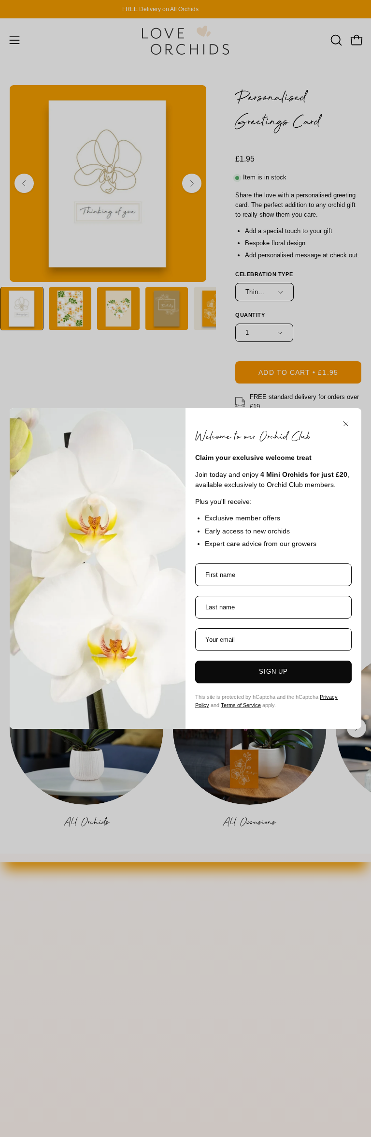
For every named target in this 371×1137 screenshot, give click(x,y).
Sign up (273, 671)
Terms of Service (241, 705)
